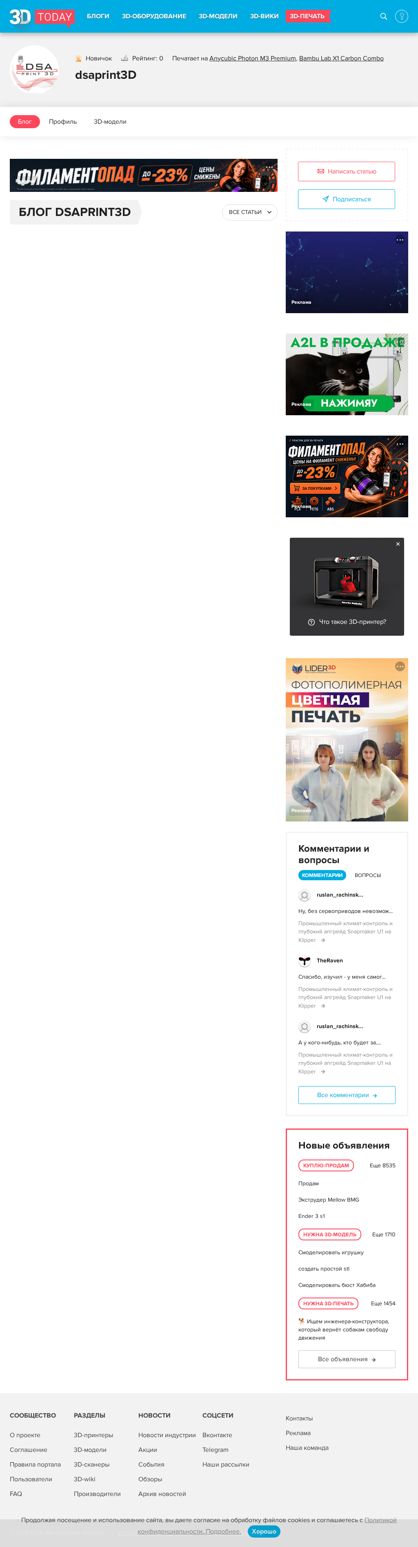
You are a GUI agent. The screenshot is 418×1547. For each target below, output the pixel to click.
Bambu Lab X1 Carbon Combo (341, 58)
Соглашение (28, 1450)
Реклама (26, 181)
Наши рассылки (225, 1464)
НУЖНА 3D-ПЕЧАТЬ (328, 1303)
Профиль (63, 122)
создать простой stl (323, 1268)
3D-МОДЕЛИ (218, 16)
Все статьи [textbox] (245, 212)
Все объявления (343, 1359)
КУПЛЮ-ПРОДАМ (326, 1165)
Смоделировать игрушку (331, 1252)
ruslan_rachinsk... (340, 894)
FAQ (16, 1494)
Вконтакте (217, 1435)
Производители (97, 1494)
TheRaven (330, 960)
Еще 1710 (384, 1234)
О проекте (25, 1435)
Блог (25, 122)
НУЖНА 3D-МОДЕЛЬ (329, 1234)
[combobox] (250, 212)
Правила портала (35, 1464)
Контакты (299, 1418)
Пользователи (31, 1479)
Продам (308, 1183)
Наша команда (307, 1448)
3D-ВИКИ (264, 16)
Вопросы (368, 875)
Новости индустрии (167, 1435)
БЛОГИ (98, 16)
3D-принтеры (93, 1435)
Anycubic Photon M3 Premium (252, 58)
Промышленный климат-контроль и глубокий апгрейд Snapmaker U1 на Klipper (345, 932)
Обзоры (150, 1479)
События (151, 1464)
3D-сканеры (91, 1464)
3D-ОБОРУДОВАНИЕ (154, 16)
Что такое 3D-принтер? (352, 622)
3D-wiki (85, 1479)
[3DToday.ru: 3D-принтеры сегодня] (42, 21)
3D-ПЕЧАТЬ (307, 16)
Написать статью (352, 171)
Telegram (215, 1450)
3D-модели (110, 122)
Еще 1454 (383, 1303)
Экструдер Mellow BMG (328, 1199)
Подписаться (352, 199)
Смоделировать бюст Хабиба (337, 1285)
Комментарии (322, 875)
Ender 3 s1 (311, 1216)
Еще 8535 (383, 1165)
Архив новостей (162, 1494)
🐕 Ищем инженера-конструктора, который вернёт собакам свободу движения (343, 1329)
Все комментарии (343, 1095)
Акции (147, 1450)
